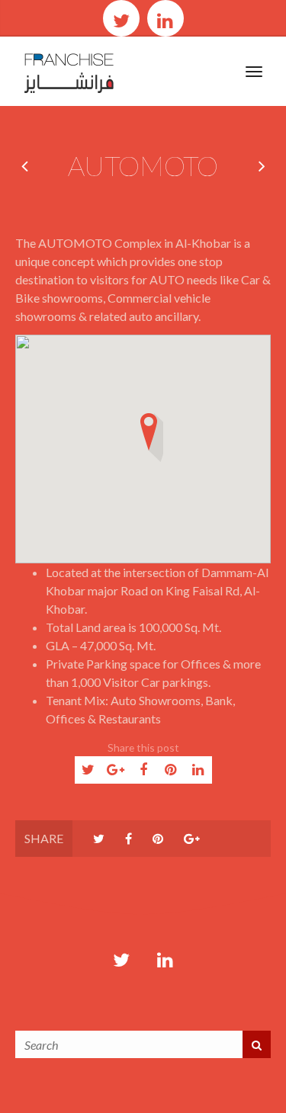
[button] (148, 442)
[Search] (257, 1044)
